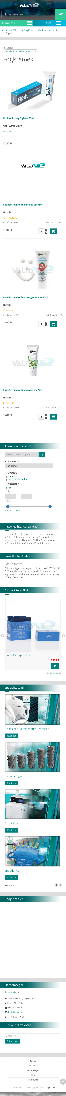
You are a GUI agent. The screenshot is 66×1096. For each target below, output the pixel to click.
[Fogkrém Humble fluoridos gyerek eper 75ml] (33, 269)
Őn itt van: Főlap (10, 30)
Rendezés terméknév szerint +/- (19, 51)
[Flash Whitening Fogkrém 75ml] (33, 90)
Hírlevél (33, 1075)
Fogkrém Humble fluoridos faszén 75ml (23, 204)
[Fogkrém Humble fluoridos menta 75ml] (33, 362)
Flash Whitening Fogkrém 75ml (18, 118)
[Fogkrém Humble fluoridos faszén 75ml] (33, 165)
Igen (10, 487)
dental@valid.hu (15, 1012)
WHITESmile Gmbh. (17, 479)
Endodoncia (12, 870)
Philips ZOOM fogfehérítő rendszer (27, 729)
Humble (12, 476)
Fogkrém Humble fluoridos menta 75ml (22, 390)
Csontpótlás (12, 823)
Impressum (50, 1087)
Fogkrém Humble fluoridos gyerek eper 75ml (25, 297)
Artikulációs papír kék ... (19, 655)
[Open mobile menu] (29, 23)
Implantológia (13, 776)
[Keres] (42, 454)
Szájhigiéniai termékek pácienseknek (39, 30)
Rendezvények (33, 1070)
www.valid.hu (13, 992)
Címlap (33, 1061)
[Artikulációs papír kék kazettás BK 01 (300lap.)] (33, 625)
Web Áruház (33, 1080)
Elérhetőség (33, 1065)
